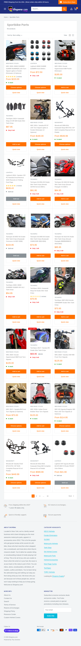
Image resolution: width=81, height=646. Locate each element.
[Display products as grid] (70, 35)
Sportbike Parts (14, 17)
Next (70, 496)
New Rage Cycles (12, 63)
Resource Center (10, 614)
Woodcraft (59, 122)
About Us (7, 595)
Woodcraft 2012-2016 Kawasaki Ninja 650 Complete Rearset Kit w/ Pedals (40, 466)
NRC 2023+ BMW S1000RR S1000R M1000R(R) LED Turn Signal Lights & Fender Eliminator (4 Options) (16, 69)
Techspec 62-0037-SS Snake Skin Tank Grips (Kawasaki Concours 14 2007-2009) (15, 239)
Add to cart (65, 87)
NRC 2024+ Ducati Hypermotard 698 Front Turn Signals (16, 357)
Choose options (16, 87)
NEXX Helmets (49, 531)
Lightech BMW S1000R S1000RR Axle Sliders (38, 67)
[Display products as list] (73, 35)
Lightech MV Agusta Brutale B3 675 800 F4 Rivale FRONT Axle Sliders (64, 466)
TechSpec (9, 116)
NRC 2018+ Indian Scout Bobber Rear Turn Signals (39, 410)
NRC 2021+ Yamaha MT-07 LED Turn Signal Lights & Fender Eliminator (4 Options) (39, 129)
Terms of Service (10, 605)
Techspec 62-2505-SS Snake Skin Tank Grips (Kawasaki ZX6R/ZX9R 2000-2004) (40, 239)
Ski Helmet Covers (50, 551)
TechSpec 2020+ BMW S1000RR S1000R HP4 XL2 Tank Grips (15, 287)
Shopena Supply (58, 576)
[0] (75, 9)
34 (47, 496)
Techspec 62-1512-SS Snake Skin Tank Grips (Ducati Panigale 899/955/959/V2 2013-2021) (64, 240)
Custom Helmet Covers (12, 617)
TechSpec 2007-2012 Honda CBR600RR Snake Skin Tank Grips (64, 302)
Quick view (16, 92)
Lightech (33, 63)
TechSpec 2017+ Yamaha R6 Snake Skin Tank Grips (40, 349)
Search (6, 601)
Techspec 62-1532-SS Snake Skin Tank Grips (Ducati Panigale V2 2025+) (64, 184)
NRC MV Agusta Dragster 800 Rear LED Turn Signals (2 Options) (65, 411)
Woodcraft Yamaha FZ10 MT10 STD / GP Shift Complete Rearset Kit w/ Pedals (14, 467)
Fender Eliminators (50, 535)
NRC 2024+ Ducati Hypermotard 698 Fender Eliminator (63, 68)
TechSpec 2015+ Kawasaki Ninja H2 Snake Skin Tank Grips (39, 290)
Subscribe (50, 616)
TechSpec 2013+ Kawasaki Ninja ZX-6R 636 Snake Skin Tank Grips (15, 121)
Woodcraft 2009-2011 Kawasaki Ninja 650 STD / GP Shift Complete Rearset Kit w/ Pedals (65, 129)
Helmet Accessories (51, 560)
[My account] (71, 9)
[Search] (64, 9)
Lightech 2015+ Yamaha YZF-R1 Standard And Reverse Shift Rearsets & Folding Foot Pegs (16, 178)
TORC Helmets (49, 572)
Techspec (33, 179)
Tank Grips (47, 547)
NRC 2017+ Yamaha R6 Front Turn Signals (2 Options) (16, 410)
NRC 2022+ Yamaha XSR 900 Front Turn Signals (64, 356)
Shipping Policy (9, 611)
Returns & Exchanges (11, 608)
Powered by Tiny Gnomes (12, 639)
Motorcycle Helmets (51, 543)
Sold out (16, 199)
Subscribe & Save (69, 2)
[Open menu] (5, 9)
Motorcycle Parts (50, 556)
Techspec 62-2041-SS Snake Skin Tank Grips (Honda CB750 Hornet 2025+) (40, 184)
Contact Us (8, 598)
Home (6, 17)
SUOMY (47, 539)
